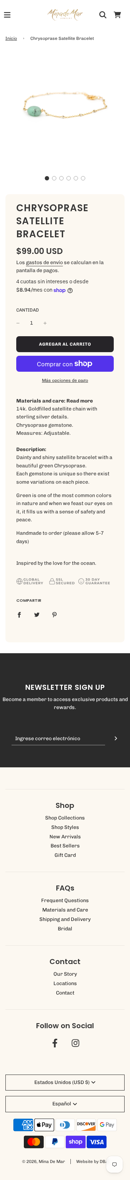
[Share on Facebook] (19, 614)
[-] (18, 323)
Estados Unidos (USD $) (62, 1082)
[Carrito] (117, 15)
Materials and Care (65, 910)
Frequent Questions (65, 900)
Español (61, 1104)
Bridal (65, 929)
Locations (65, 983)
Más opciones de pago (65, 380)
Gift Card (65, 855)
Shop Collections (65, 818)
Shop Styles (65, 827)
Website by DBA (92, 1161)
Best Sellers (65, 846)
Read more (79, 401)
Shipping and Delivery (65, 919)
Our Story (65, 974)
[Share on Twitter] (37, 614)
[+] (45, 323)
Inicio (11, 38)
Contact (65, 993)
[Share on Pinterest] (54, 614)
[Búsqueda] (103, 15)
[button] (47, 178)
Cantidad (27, 310)
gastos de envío (44, 262)
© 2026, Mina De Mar (43, 1161)
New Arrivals (65, 837)
